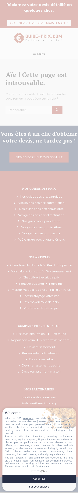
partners (28, 418)
